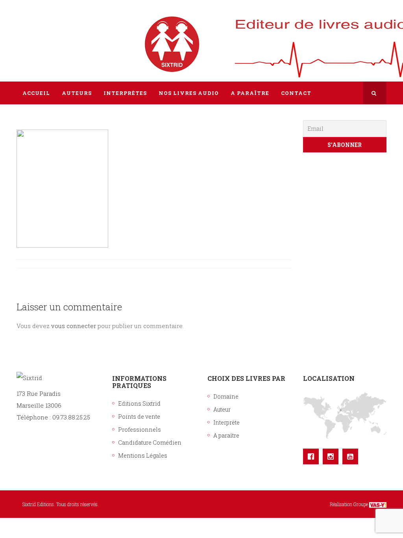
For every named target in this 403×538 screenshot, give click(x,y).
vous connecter (73, 326)
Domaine (225, 396)
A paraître (226, 435)
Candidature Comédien (149, 442)
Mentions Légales (142, 455)
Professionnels (139, 429)
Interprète (226, 422)
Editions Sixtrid (139, 403)
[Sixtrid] (44, 36)
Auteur (222, 409)
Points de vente (139, 416)
